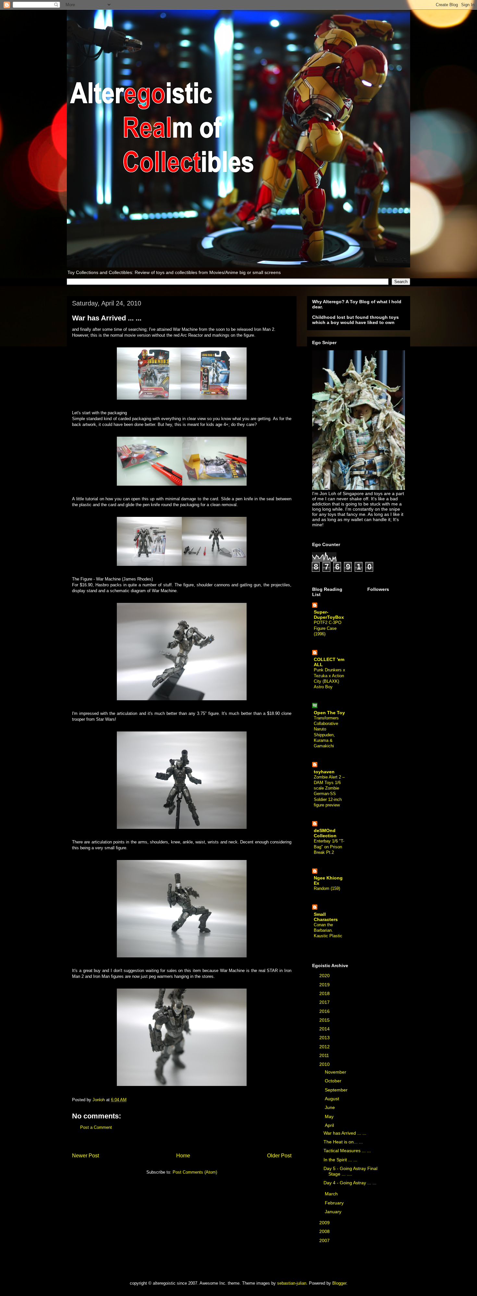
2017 (325, 1002)
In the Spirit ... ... (340, 1159)
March (332, 1193)
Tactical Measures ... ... (347, 1150)
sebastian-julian (291, 1283)
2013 (325, 1037)
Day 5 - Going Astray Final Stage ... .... (350, 1171)
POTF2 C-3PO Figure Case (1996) (327, 628)
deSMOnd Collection (325, 833)
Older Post (279, 1155)
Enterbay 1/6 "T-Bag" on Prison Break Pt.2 (329, 847)
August (332, 1098)
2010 (325, 1064)
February (335, 1202)
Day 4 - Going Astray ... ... (350, 1182)
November (336, 1072)
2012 (325, 1046)
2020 (325, 975)
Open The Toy (329, 712)
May (330, 1116)
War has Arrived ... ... (345, 1133)
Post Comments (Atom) (195, 1172)
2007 (325, 1240)
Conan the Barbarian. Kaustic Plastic (328, 930)
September (337, 1089)
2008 (325, 1231)
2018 (325, 993)
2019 (325, 984)
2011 (324, 1055)
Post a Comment (96, 1127)
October (334, 1080)
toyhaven (324, 771)
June (330, 1107)
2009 (325, 1222)
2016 (325, 1011)
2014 (325, 1028)
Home (183, 1155)
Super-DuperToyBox (329, 614)
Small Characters (326, 917)
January (334, 1211)
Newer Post (85, 1155)
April (330, 1125)
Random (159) (327, 888)
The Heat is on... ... (343, 1141)
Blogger (339, 1283)
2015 (325, 1020)
